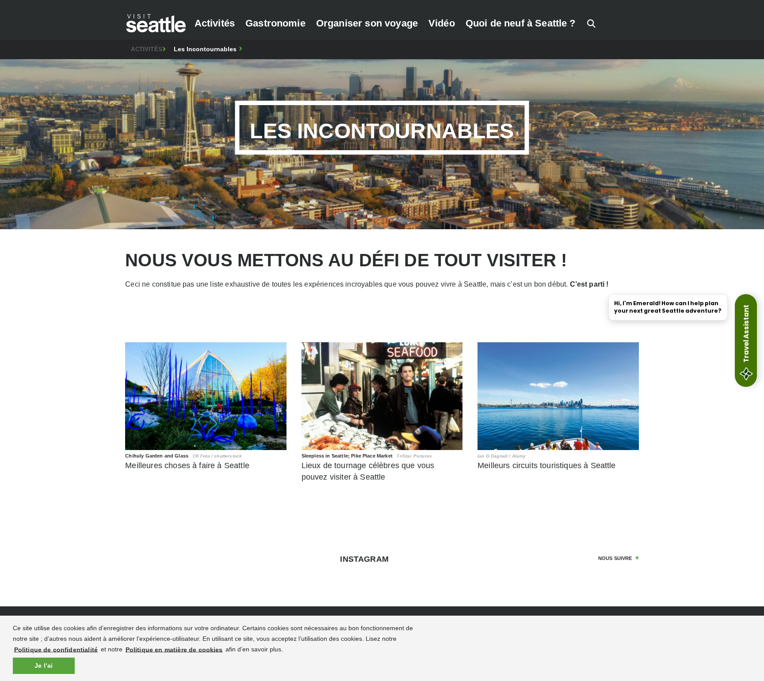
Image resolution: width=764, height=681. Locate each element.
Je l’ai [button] (43, 665)
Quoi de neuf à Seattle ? (521, 23)
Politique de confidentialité (56, 649)
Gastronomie (275, 23)
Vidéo (441, 23)
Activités (215, 23)
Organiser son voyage (367, 23)
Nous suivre (615, 558)
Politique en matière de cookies (174, 649)
